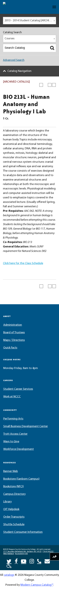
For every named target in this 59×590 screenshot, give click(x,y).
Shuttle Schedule (13, 524)
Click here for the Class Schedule (23, 263)
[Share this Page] (45, 85)
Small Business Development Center (25, 426)
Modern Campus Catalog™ (36, 585)
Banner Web (10, 471)
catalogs (9, 575)
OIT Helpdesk (11, 509)
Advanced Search (13, 60)
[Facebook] (16, 561)
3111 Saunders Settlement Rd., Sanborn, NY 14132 (22, 552)
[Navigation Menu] (54, 7)
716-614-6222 (48, 552)
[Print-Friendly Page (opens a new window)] (49, 85)
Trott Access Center (15, 434)
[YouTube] (23, 561)
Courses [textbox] (9, 38)
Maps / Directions (14, 340)
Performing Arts (13, 418)
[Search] (52, 48)
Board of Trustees (14, 332)
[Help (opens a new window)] (54, 85)
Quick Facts (10, 347)
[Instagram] (32, 561)
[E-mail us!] (47, 561)
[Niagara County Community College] (12, 7)
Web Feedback (8, 554)
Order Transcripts (13, 517)
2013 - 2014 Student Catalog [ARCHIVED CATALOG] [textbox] (30, 20)
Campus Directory (14, 494)
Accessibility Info (21, 554)
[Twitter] (9, 561)
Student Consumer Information (23, 532)
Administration (12, 325)
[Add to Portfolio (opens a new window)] (41, 85)
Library (7, 501)
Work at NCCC (12, 396)
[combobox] (29, 20)
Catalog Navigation (19, 71)
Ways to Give (11, 441)
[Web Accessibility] (9, 565)
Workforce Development (18, 449)
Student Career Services (18, 389)
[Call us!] (39, 561)
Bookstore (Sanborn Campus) (21, 479)
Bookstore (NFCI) (13, 486)
